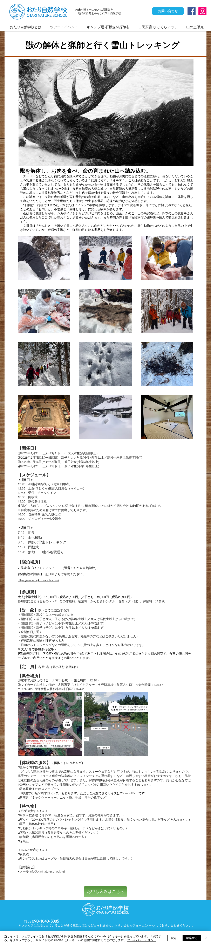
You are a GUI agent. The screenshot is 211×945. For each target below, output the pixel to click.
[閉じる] (206, 938)
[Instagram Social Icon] (202, 11)
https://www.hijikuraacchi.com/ (38, 580)
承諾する (192, 938)
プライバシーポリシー (141, 940)
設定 (174, 938)
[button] (44, 258)
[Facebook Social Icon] (192, 11)
